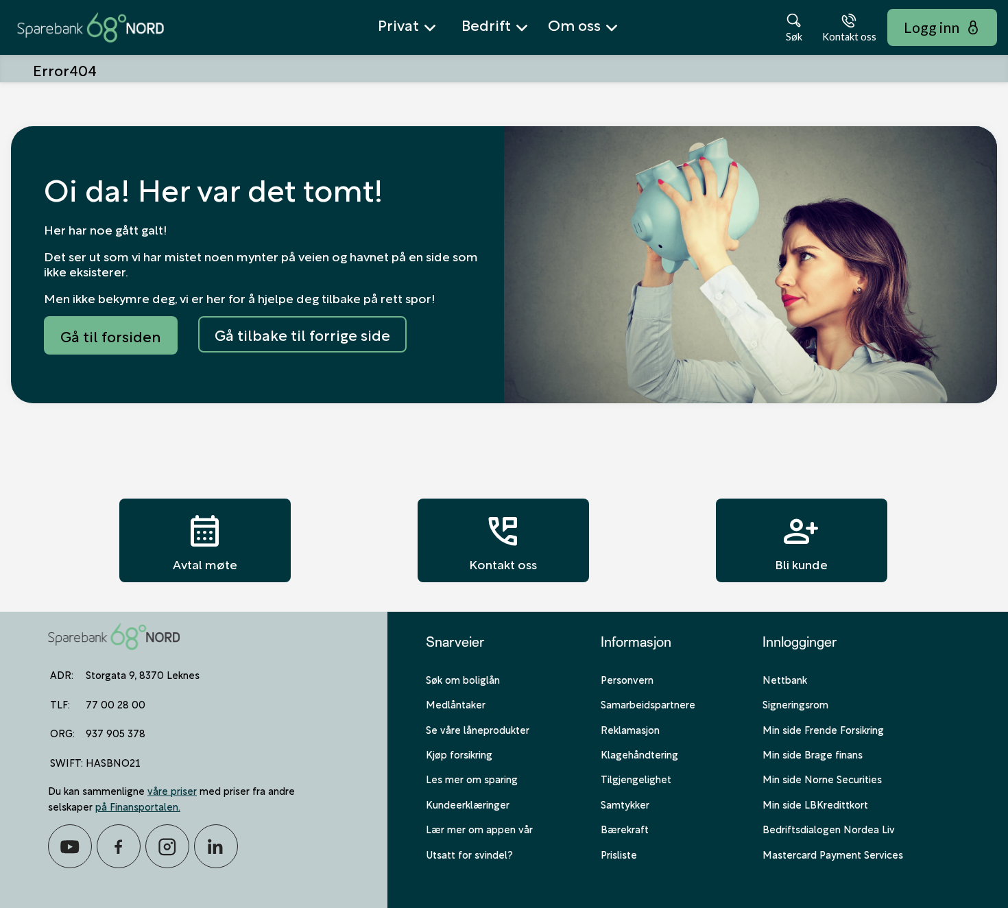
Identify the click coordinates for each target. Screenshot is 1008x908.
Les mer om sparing (472, 778)
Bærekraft (625, 828)
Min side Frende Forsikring (823, 729)
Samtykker (625, 803)
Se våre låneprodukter (477, 729)
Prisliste (619, 853)
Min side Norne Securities (822, 778)
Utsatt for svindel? (469, 853)
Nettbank (785, 678)
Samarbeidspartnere (648, 703)
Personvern (627, 678)
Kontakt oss (503, 540)
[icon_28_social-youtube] (70, 846)
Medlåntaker (455, 703)
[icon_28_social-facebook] (119, 846)
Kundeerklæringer (467, 803)
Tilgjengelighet (636, 778)
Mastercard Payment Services (833, 853)
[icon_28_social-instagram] (167, 846)
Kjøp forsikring (459, 753)
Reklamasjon (630, 729)
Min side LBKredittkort (815, 803)
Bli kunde (801, 540)
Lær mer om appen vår (479, 828)
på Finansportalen (136, 805)
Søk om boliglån (463, 678)
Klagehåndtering (639, 753)
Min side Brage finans (813, 753)
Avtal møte (205, 540)
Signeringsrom (795, 703)
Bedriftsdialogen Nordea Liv (829, 828)
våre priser (172, 790)
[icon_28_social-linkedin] (216, 846)
